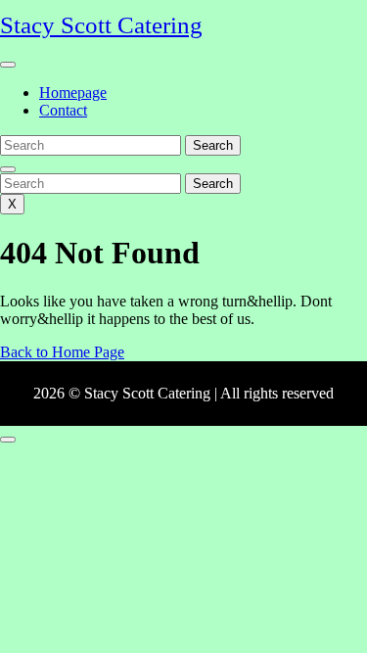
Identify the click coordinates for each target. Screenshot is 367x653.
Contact (63, 110)
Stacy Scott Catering (101, 25)
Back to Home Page (62, 352)
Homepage (73, 92)
